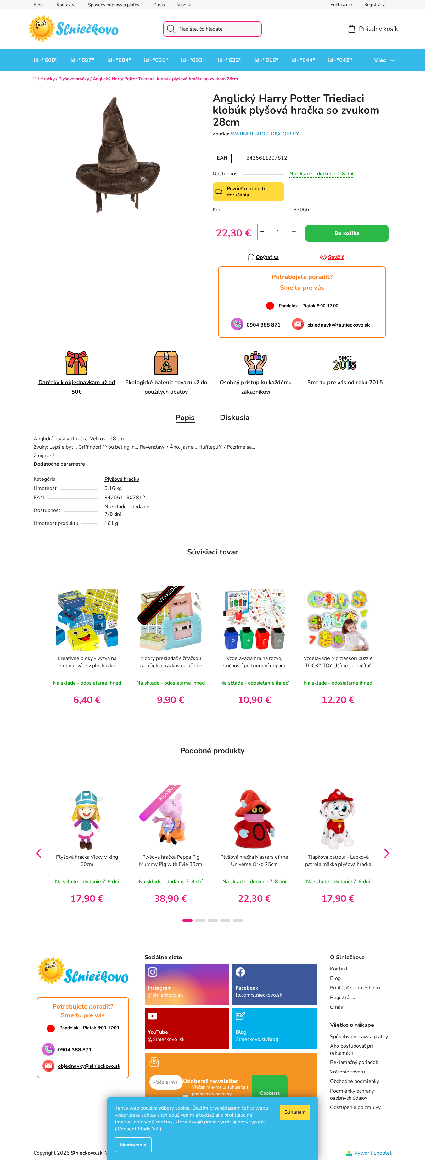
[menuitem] (45, 60)
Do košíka (346, 233)
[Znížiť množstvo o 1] (262, 232)
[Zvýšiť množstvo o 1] (294, 232)
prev (39, 853)
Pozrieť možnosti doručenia (246, 191)
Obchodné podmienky (354, 1081)
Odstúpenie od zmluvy (355, 1107)
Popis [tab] (185, 417)
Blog (38, 5)
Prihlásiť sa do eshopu (355, 987)
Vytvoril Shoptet (373, 1153)
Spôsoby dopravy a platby (113, 5)
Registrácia (374, 5)
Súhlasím (295, 1112)
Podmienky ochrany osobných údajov (352, 1094)
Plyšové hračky (121, 479)
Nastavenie (133, 1144)
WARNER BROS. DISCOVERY (265, 133)
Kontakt (339, 968)
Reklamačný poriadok (354, 1062)
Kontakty (65, 5)
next (387, 853)
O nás (159, 5)
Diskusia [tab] (234, 417)
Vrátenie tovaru (347, 1071)
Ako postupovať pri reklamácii (351, 1049)
